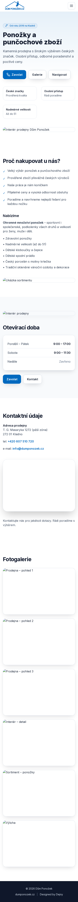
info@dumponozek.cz (28, 448)
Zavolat (17, 74)
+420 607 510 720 (21, 441)
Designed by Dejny (51, 894)
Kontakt (32, 379)
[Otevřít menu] (71, 5)
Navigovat (59, 74)
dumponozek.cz (25, 894)
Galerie (37, 74)
